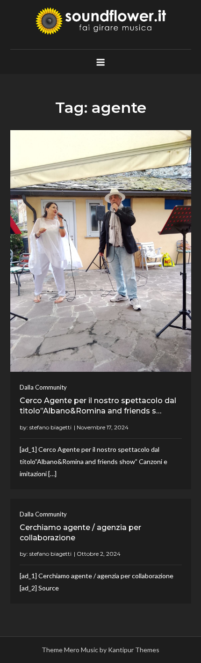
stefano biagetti (50, 427)
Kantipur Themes (133, 650)
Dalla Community (43, 387)
